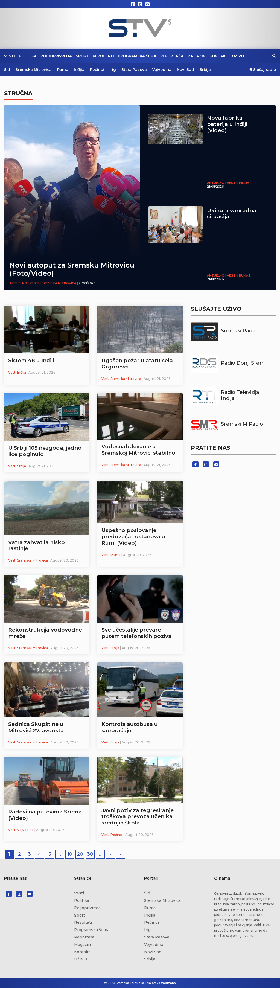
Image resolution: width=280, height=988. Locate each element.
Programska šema (137, 56)
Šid (7, 69)
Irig (112, 69)
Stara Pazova (134, 69)
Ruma (62, 69)
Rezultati (103, 56)
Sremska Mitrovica (34, 69)
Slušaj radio (264, 70)
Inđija (79, 69)
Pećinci (97, 69)
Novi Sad (185, 69)
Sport (82, 56)
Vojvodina (161, 69)
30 (90, 854)
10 (70, 854)
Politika (28, 56)
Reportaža (171, 56)
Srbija (205, 69)
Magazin (196, 56)
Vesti (9, 56)
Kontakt (218, 56)
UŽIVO (238, 56)
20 (80, 854)
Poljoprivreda (56, 56)
